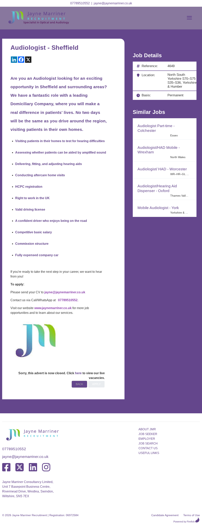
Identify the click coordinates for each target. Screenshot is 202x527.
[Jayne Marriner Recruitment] (42, 23)
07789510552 (80, 3)
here (78, 373)
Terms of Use (191, 515)
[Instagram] (46, 467)
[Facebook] (6, 467)
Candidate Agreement (165, 515)
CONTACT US (148, 448)
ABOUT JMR (147, 429)
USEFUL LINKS (148, 453)
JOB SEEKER (147, 434)
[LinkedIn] (33, 467)
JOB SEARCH (148, 443)
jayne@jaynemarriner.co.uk (113, 3)
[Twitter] (19, 467)
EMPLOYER (146, 438)
